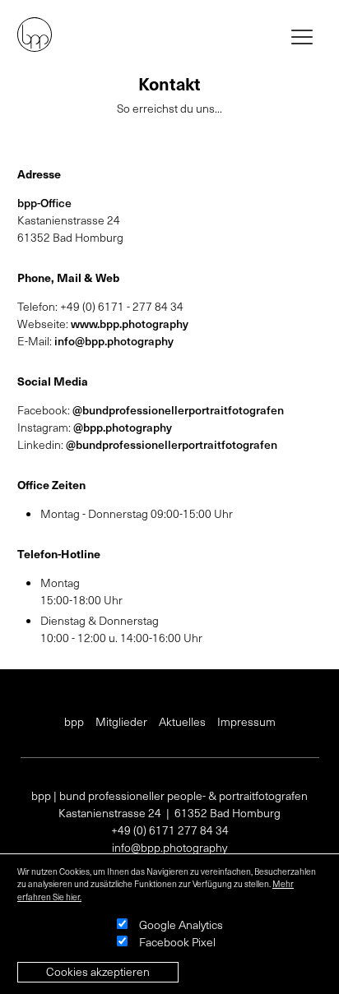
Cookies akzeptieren (98, 971)
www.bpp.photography (129, 323)
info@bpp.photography (114, 340)
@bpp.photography (122, 427)
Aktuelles (182, 721)
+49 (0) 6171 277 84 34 (170, 830)
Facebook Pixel (177, 941)
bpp (74, 721)
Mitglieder (121, 721)
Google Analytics (181, 924)
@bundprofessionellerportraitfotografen (178, 409)
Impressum (246, 721)
